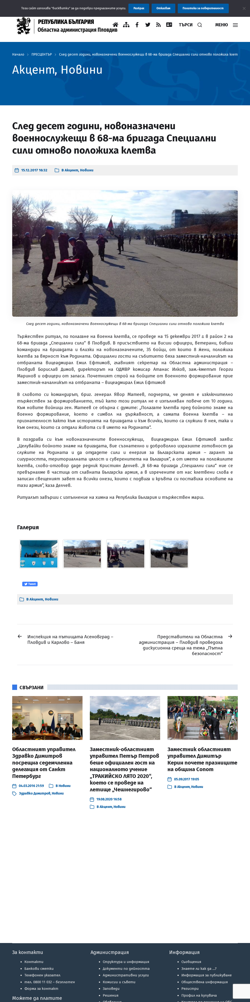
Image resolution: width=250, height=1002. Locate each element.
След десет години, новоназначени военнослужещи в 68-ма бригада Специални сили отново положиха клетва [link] (150, 54)
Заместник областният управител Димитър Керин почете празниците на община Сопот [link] (202, 759)
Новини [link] (87, 170)
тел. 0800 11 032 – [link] (49, 982)
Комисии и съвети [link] (119, 982)
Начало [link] (18, 54)
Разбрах (139, 8)
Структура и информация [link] (126, 962)
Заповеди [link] (111, 988)
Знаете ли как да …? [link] (199, 968)
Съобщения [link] (191, 962)
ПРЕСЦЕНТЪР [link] (41, 54)
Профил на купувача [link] (199, 995)
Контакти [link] (33, 962)
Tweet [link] (32, 584)
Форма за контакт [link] (41, 988)
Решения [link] (110, 995)
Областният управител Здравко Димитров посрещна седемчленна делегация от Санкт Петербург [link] (43, 762)
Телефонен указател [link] (42, 975)
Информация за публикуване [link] (206, 975)
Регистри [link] (190, 988)
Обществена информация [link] (204, 982)
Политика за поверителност (203, 8)
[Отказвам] (243, 8)
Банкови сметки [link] (39, 968)
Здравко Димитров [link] (34, 793)
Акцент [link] (71, 170)
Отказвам (163, 8)
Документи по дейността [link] (126, 968)
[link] (69, 25)
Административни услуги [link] (126, 975)
